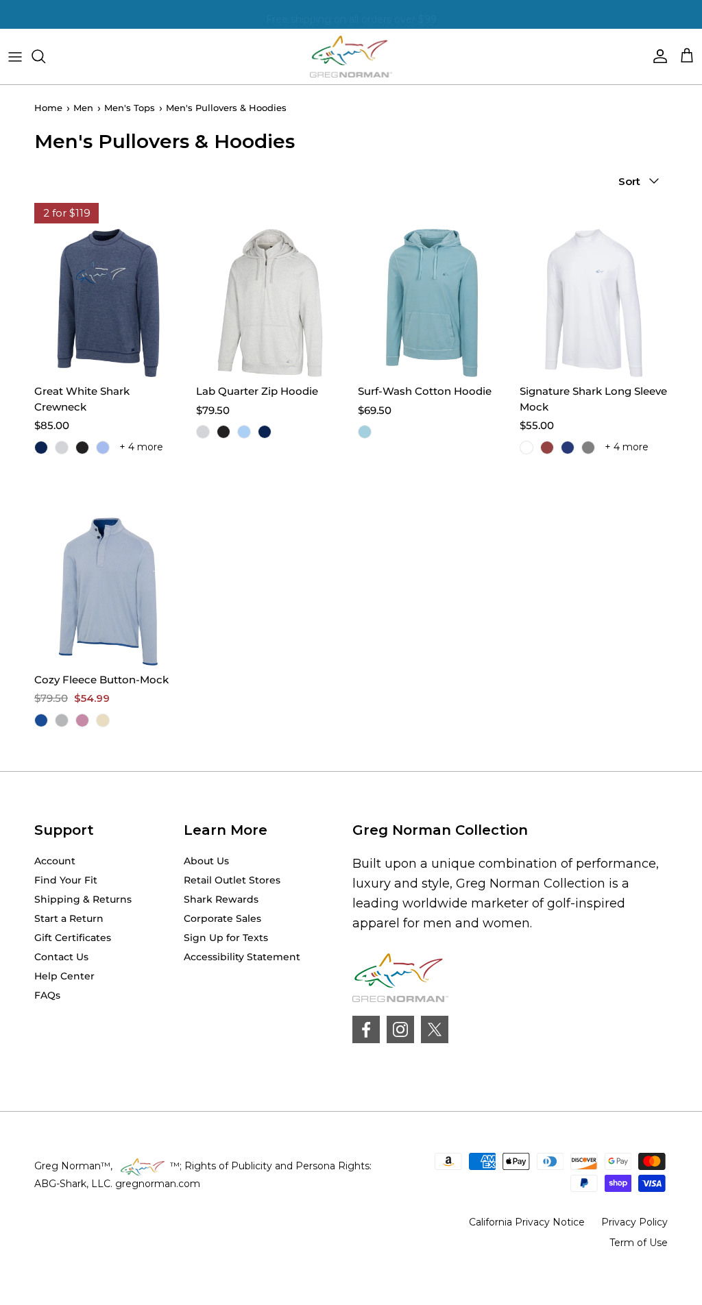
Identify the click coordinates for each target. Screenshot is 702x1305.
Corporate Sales (222, 918)
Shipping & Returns (83, 899)
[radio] (41, 447)
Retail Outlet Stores (232, 880)
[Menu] (15, 56)
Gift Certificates (72, 937)
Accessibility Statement (242, 957)
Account (54, 861)
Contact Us (61, 957)
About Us (206, 861)
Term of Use (638, 1242)
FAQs (47, 995)
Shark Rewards (221, 899)
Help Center (64, 976)
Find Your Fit (65, 880)
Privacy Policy (634, 1222)
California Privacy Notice (527, 1222)
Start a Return (69, 918)
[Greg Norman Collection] (351, 56)
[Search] (45, 56)
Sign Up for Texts (226, 937)
